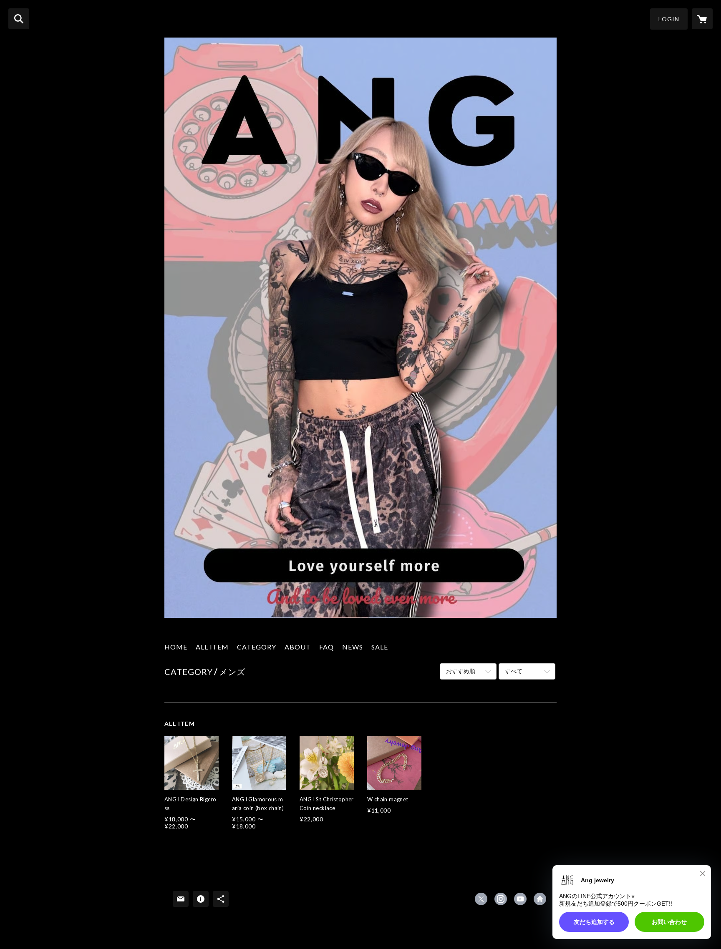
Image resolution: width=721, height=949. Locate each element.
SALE (379, 647)
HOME (175, 647)
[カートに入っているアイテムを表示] (702, 18)
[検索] (18, 18)
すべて (513, 671)
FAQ (326, 647)
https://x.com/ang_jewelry (481, 899)
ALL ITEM (212, 647)
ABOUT (298, 647)
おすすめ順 (460, 671)
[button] (669, 19)
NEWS (352, 647)
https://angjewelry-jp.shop (540, 899)
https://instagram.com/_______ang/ (500, 899)
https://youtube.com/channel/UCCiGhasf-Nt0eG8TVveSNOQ (520, 899)
